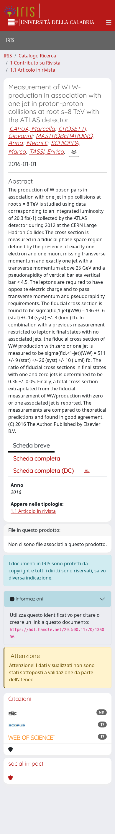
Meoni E (36, 142)
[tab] (87, 470)
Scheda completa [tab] (36, 458)
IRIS (8, 55)
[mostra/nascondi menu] (108, 22)
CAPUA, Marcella (32, 128)
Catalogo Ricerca (37, 55)
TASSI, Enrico (46, 151)
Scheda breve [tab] (31, 445)
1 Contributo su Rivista (35, 62)
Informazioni (28, 599)
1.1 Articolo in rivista (32, 70)
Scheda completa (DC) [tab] (43, 470)
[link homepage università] (52, 22)
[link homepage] (22, 11)
